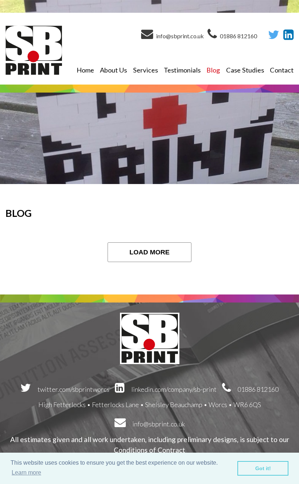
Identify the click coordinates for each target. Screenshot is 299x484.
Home (85, 70)
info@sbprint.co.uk (179, 35)
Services (145, 70)
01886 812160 (238, 35)
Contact (282, 70)
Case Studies (245, 70)
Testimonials (182, 70)
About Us (113, 70)
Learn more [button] (26, 472)
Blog (213, 70)
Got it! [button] (263, 468)
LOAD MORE (149, 252)
